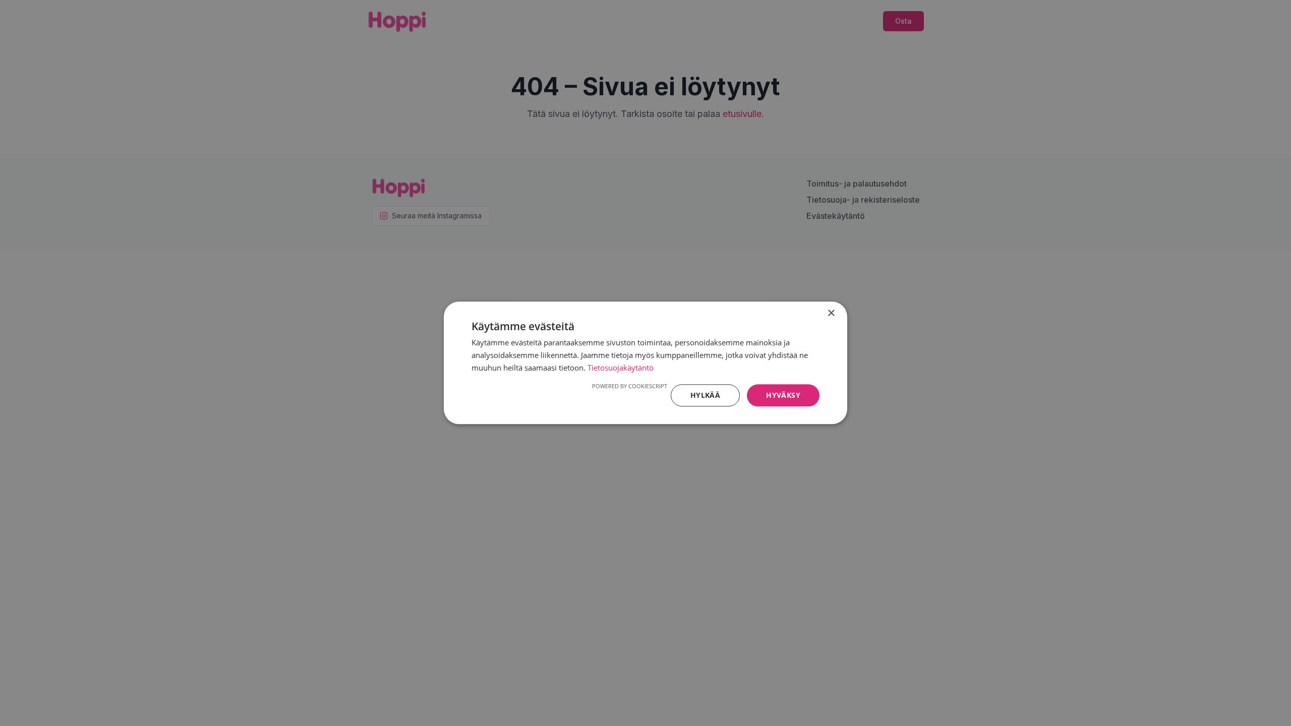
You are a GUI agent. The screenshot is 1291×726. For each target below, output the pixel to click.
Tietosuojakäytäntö (621, 367)
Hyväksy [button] (783, 395)
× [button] (831, 313)
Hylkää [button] (705, 395)
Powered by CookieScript (629, 386)
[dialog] (645, 362)
